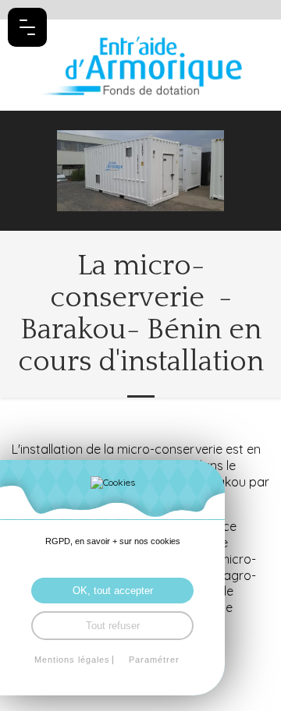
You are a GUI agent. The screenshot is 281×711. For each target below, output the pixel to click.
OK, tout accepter (113, 590)
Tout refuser (113, 625)
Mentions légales (72, 660)
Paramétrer (154, 660)
